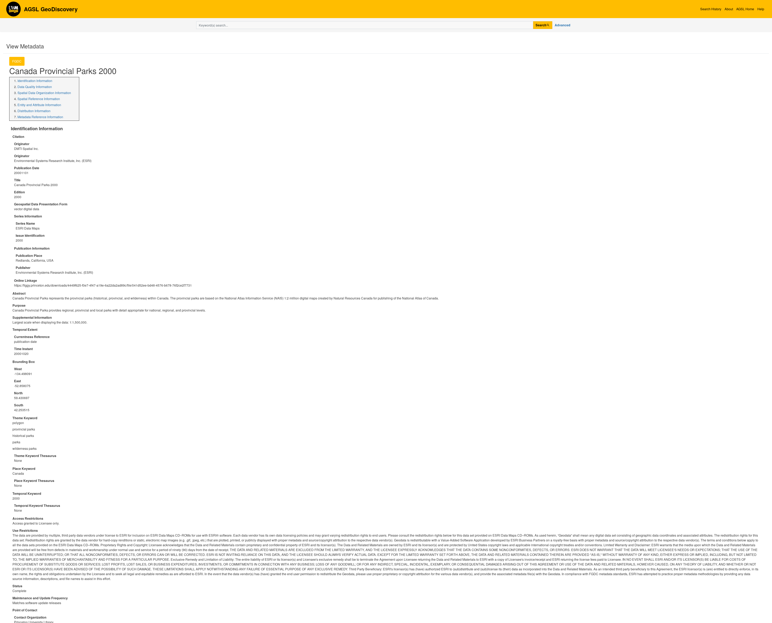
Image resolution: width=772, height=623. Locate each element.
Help (760, 9)
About (729, 9)
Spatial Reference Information (38, 98)
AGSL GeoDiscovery (13, 10)
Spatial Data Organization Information (44, 92)
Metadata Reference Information (40, 117)
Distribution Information (33, 111)
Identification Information (34, 80)
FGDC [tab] (17, 61)
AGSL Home (745, 9)
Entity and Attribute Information (39, 104)
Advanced (562, 25)
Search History (710, 9)
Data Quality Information (34, 86)
